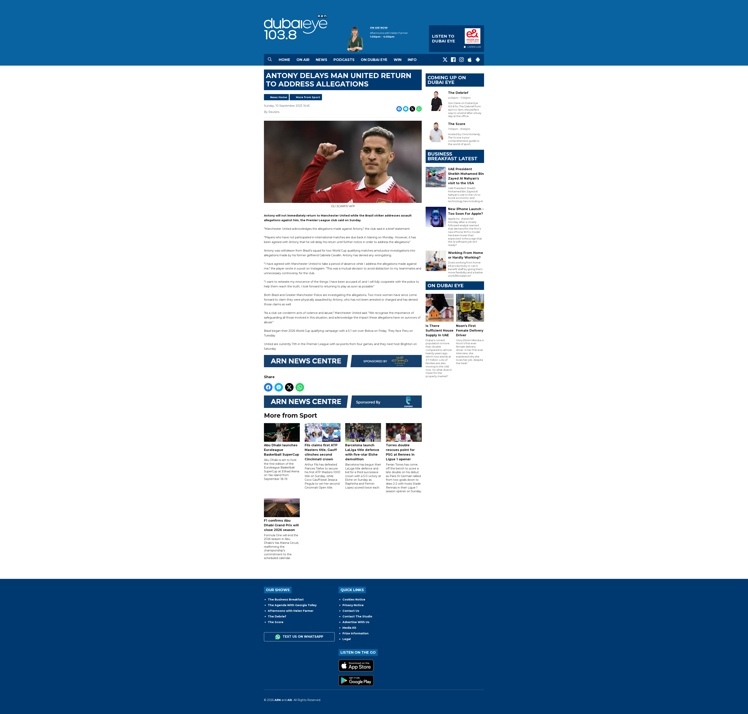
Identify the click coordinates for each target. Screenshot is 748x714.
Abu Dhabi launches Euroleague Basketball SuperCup (281, 449)
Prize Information (355, 633)
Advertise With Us (355, 622)
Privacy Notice (353, 605)
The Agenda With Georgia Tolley (292, 605)
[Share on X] (412, 109)
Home (284, 60)
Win (397, 60)
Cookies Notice (353, 599)
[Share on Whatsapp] (419, 109)
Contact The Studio (357, 616)
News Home (278, 97)
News (321, 60)
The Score (275, 622)
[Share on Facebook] (399, 109)
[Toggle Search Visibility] (270, 60)
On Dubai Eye (374, 60)
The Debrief (277, 616)
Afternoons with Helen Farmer (290, 611)
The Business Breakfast (286, 599)
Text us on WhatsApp (302, 636)
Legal (346, 639)
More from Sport (308, 97)
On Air (303, 60)
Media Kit (349, 627)
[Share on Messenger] (405, 109)
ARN (277, 700)
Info (412, 60)
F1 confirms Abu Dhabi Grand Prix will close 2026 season (281, 525)
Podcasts (344, 60)
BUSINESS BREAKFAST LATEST (452, 156)
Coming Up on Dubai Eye (447, 80)
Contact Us (350, 611)
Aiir (289, 700)
